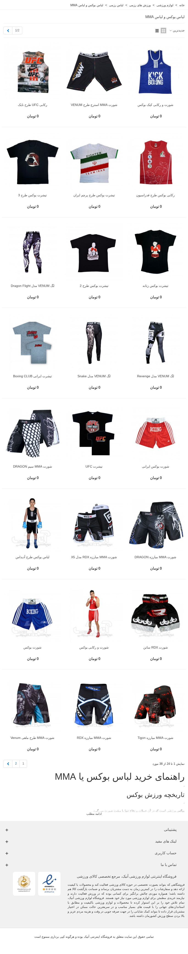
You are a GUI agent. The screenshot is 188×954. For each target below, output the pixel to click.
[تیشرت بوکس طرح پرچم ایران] (94, 162)
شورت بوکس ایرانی (155, 466)
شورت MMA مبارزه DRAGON (155, 557)
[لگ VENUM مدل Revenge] (156, 342)
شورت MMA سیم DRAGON (32, 466)
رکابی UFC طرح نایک (32, 105)
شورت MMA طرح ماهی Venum (32, 738)
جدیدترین (178, 30)
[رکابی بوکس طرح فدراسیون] (156, 162)
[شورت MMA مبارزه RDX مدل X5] (94, 523)
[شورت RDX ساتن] (156, 614)
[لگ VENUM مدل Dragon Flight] (32, 252)
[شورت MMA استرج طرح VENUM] (94, 71)
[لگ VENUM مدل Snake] (94, 342)
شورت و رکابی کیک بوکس (155, 105)
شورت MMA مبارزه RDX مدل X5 (94, 557)
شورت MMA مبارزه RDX (94, 738)
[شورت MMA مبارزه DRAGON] (156, 523)
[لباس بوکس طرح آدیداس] (32, 523)
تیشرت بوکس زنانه (155, 286)
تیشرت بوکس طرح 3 (32, 195)
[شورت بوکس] (32, 614)
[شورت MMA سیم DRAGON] (32, 433)
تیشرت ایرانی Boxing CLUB (32, 376)
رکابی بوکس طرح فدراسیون (155, 195)
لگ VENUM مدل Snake (94, 376)
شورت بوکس (32, 647)
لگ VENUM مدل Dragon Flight (32, 286)
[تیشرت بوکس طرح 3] (32, 162)
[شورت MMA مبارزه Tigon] (156, 704)
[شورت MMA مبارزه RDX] (94, 704)
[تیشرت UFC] (94, 433)
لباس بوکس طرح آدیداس (32, 557)
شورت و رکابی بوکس (94, 647)
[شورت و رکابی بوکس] (94, 614)
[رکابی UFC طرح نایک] (32, 71)
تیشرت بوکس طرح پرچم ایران (94, 195)
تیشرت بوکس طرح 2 (94, 286)
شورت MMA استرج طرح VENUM (94, 105)
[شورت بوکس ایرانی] (156, 433)
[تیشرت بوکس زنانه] (156, 252)
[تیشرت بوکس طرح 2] (94, 252)
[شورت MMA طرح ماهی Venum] (32, 704)
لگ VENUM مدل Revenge (155, 376)
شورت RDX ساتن (155, 647)
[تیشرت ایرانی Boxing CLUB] (32, 342)
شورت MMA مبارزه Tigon (155, 738)
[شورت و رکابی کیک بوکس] (156, 71)
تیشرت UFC (94, 466)
